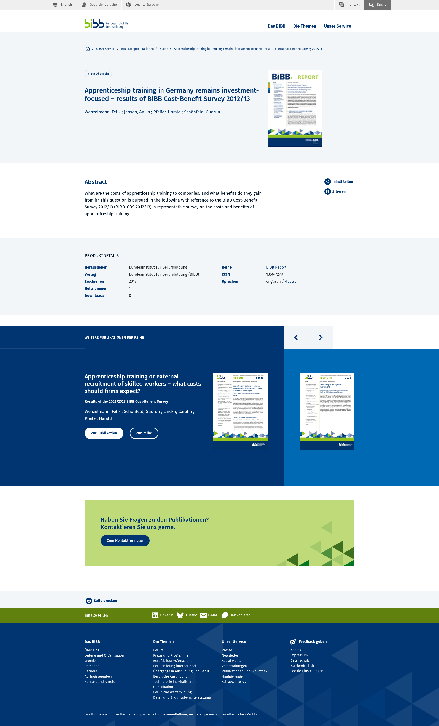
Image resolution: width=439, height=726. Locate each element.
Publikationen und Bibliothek (244, 671)
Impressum (299, 655)
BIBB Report (276, 267)
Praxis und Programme (170, 655)
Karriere (91, 671)
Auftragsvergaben (98, 676)
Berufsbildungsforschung (173, 661)
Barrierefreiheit (302, 666)
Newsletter (230, 655)
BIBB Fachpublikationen (137, 49)
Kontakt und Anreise (100, 682)
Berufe (158, 650)
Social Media (231, 661)
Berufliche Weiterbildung (172, 692)
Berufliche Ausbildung (170, 676)
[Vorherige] (296, 337)
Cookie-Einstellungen (306, 671)
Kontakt (296, 650)
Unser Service (337, 26)
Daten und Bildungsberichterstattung (182, 697)
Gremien (91, 661)
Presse (227, 650)
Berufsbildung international (174, 666)
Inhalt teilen (342, 181)
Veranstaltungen (234, 666)
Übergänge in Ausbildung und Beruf (181, 671)
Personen (92, 666)
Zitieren (339, 191)
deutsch (291, 281)
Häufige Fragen (233, 676)
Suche (164, 49)
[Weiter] (320, 337)
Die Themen (304, 26)
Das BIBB (277, 26)
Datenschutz (300, 660)
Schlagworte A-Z (234, 682)
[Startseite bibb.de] (114, 24)
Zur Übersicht (100, 73)
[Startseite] (88, 49)
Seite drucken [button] (105, 600)
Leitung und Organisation (104, 655)
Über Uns (92, 650)
